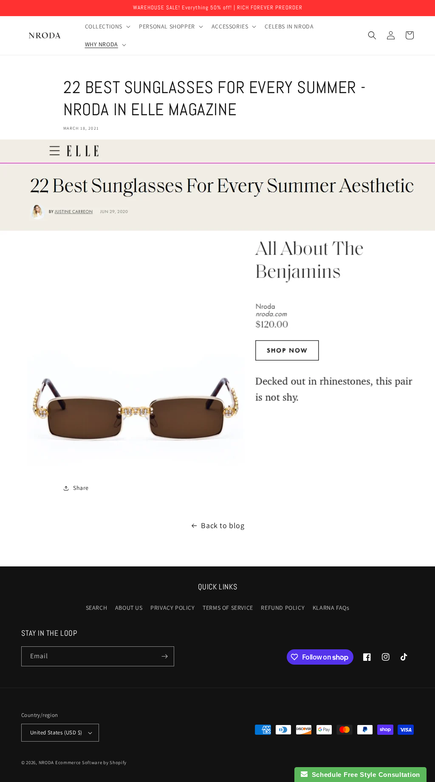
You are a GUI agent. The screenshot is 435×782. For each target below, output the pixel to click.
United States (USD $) (56, 732)
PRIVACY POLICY (172, 607)
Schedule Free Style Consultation (364, 774)
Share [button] (81, 488)
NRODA (46, 762)
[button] (107, 26)
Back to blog (222, 525)
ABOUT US (129, 607)
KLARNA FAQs (331, 607)
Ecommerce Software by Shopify (91, 762)
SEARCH (96, 607)
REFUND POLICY (283, 607)
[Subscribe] (164, 656)
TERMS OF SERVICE (228, 607)
